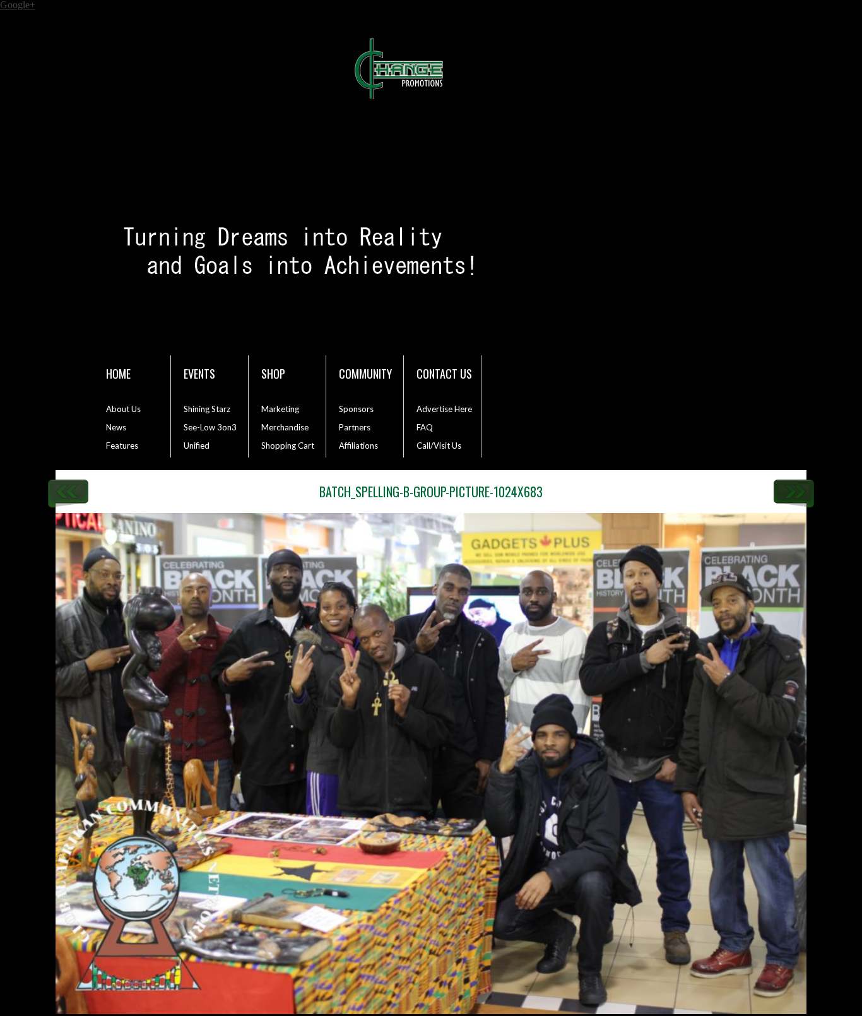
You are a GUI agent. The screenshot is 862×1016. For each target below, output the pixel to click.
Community (365, 373)
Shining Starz (207, 409)
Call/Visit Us (438, 445)
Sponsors (356, 409)
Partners (354, 427)
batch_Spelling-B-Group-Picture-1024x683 (431, 491)
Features (122, 445)
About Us (123, 409)
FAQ (424, 427)
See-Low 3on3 (210, 427)
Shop (273, 373)
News (116, 427)
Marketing (280, 409)
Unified (197, 445)
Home (118, 373)
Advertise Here (444, 409)
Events (199, 373)
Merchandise (285, 427)
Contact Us (444, 373)
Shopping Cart (287, 445)
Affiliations (358, 445)
